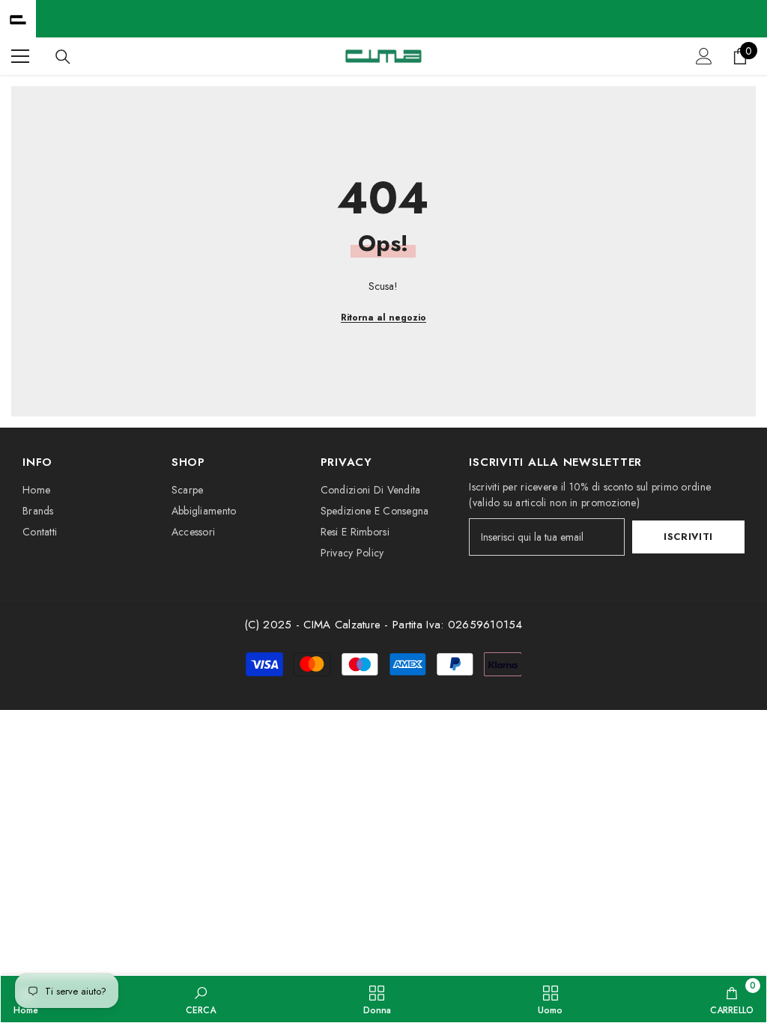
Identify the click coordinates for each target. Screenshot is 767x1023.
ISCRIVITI (688, 536)
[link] (200, 999)
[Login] (704, 56)
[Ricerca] (63, 57)
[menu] (20, 56)
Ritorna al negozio (383, 317)
